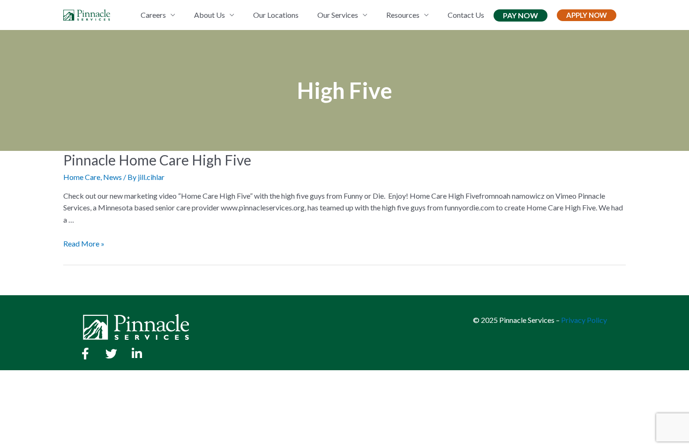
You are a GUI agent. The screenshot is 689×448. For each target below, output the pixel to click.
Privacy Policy (584, 319)
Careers (153, 14)
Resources (402, 14)
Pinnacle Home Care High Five (157, 159)
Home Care (81, 176)
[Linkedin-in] (137, 354)
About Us (209, 14)
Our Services (337, 14)
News (112, 176)
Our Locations (276, 14)
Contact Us (466, 14)
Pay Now (520, 15)
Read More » (84, 243)
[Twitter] (111, 354)
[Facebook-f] (85, 354)
